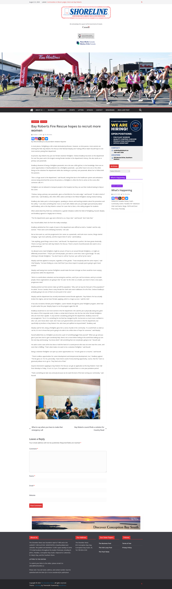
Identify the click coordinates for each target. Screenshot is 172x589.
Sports (72, 110)
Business (51, 110)
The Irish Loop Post (105, 548)
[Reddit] (43, 138)
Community (62, 110)
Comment (33, 449)
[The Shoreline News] (86, 54)
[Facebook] (32, 138)
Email (32, 486)
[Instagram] (36, 138)
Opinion (90, 110)
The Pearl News (104, 552)
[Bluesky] (46, 138)
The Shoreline (48, 134)
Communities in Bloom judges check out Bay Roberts (64, 2)
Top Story (43, 121)
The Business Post (105, 543)
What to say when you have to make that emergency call (47, 428)
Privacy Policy (127, 548)
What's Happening (117, 186)
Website (32, 495)
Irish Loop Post (123, 110)
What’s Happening (121, 190)
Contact (99, 110)
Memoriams (110, 110)
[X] (39, 138)
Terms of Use (126, 543)
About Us (39, 110)
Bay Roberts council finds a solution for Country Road (89, 428)
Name (32, 476)
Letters (81, 110)
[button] (44, 110)
